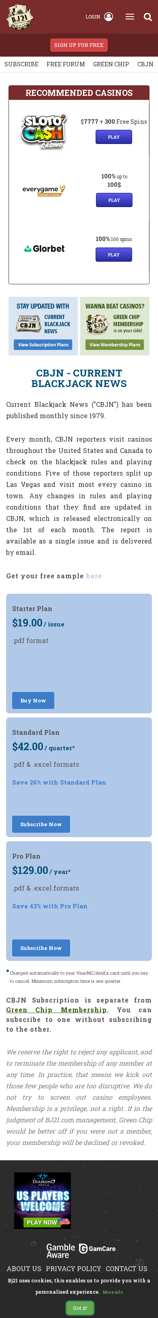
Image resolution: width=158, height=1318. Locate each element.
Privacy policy (73, 1268)
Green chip (111, 64)
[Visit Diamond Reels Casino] (42, 1205)
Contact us (126, 1268)
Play (114, 137)
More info (113, 1292)
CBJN (145, 64)
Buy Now (33, 700)
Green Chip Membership (56, 1009)
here (94, 575)
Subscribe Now (41, 824)
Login (92, 16)
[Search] (148, 16)
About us (23, 1268)
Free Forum (66, 64)
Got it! (80, 1308)
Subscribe (21, 64)
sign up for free (79, 45)
